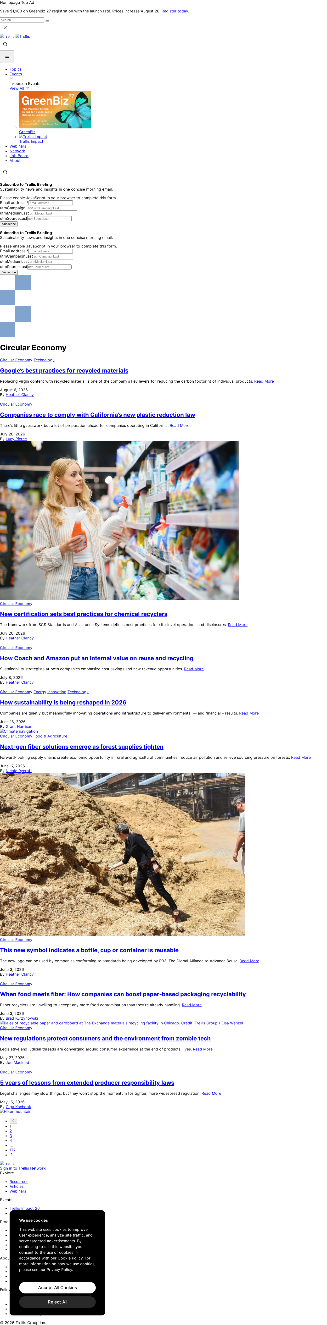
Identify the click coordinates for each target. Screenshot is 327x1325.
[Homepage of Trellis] (7, 1163)
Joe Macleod (17, 1062)
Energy (40, 691)
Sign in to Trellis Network (23, 1168)
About (15, 160)
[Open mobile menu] (7, 56)
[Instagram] (9, 1295)
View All (17, 88)
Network (17, 150)
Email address (14, 202)
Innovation (56, 691)
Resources (19, 1181)
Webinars (18, 146)
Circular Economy (16, 359)
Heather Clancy (20, 394)
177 (13, 1150)
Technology (44, 359)
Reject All (57, 1301)
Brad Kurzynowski (22, 1018)
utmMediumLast (14, 213)
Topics (16, 69)
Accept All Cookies (57, 1287)
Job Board (19, 155)
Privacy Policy (59, 1269)
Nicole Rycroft (19, 770)
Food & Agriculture (50, 736)
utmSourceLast (13, 218)
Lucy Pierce (16, 438)
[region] (57, 1262)
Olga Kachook (18, 1106)
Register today (175, 11)
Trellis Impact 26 (25, 1208)
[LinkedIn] (3, 1295)
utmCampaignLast (16, 207)
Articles (16, 1186)
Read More (264, 381)
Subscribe (9, 224)
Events (16, 73)
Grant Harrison (19, 726)
